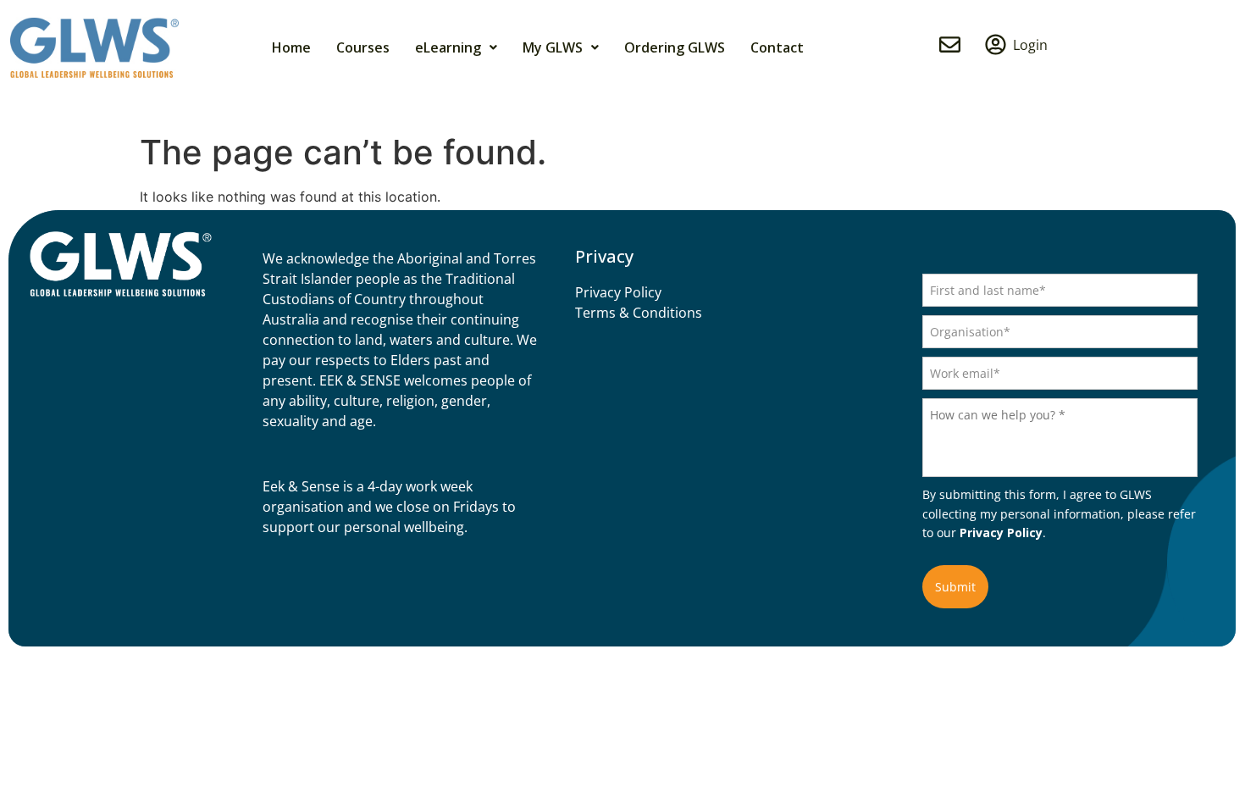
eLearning (448, 47)
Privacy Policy (1001, 532)
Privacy (604, 256)
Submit (955, 587)
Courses (363, 47)
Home (291, 47)
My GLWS (553, 47)
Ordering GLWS (674, 47)
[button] (456, 47)
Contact (777, 47)
